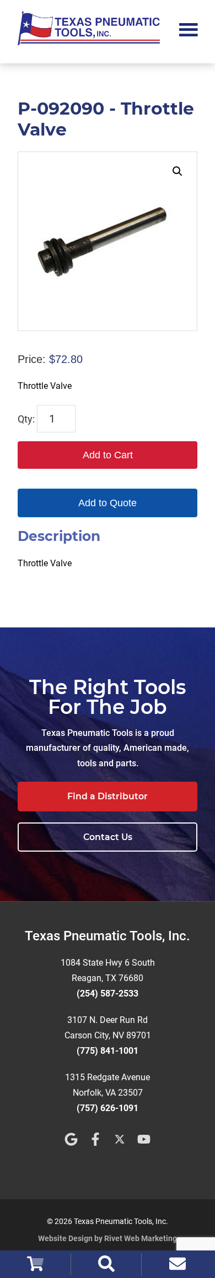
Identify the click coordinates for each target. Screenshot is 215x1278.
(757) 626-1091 (107, 1108)
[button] (177, 171)
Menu (188, 28)
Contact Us (107, 837)
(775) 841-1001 (107, 1051)
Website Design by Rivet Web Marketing (107, 1238)
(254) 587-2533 (107, 993)
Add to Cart (108, 455)
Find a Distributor (107, 796)
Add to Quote (107, 502)
